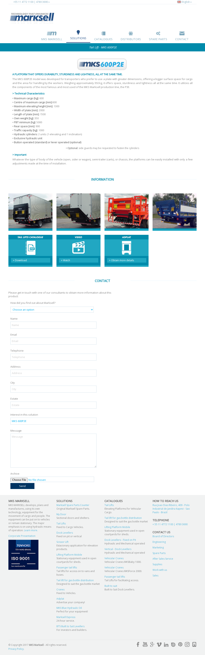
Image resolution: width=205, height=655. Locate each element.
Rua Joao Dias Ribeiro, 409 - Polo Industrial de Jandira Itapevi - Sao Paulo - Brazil (171, 508)
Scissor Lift (62, 542)
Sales (155, 575)
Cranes (60, 589)
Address (15, 366)
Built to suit (111, 586)
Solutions (78, 38)
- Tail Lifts (32, 17)
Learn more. (30, 530)
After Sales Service (163, 558)
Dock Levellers (64, 532)
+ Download (20, 260)
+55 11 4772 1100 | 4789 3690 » (31, 2)
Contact (182, 39)
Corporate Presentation (21, 536)
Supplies (157, 564)
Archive (14, 473)
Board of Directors (163, 536)
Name (14, 318)
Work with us (160, 570)
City (12, 382)
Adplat (60, 598)
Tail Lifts (61, 523)
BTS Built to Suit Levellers (70, 626)
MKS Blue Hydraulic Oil (69, 608)
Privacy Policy (16, 649)
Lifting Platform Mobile (69, 554)
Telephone (17, 350)
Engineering (159, 542)
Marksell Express (65, 617)
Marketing (158, 547)
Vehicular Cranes (114, 558)
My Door (61, 514)
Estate (14, 398)
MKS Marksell (51, 39)
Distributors (131, 39)
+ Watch (65, 260)
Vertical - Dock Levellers (118, 549)
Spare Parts (158, 39)
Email (13, 334)
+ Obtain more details (121, 260)
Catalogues (103, 39)
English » (186, 2)
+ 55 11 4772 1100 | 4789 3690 (170, 524)
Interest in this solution (24, 414)
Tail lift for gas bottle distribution (75, 580)
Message (16, 430)
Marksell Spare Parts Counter (72, 505)
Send (22, 486)
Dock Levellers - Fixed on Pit (120, 540)
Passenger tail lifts (66, 567)
